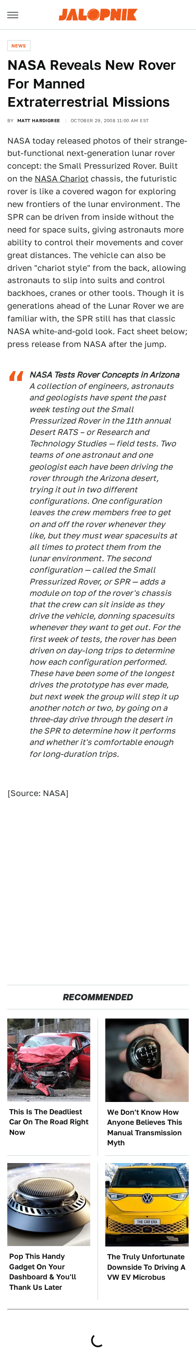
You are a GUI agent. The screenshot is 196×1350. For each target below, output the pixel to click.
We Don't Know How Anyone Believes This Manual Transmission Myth (144, 1127)
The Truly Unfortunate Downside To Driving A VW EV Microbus (146, 1267)
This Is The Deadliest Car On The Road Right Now (48, 1122)
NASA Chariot (61, 178)
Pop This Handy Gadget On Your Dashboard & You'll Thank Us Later (42, 1271)
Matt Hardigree (38, 120)
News (18, 45)
